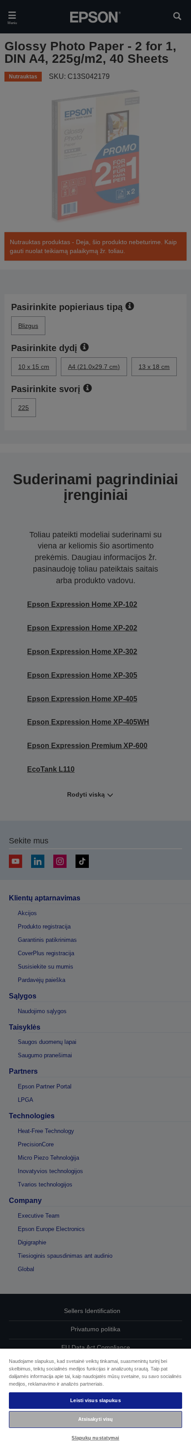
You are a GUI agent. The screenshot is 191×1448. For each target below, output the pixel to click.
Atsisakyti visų (95, 1419)
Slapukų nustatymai (95, 1437)
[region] (95, 1398)
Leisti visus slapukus (95, 1400)
